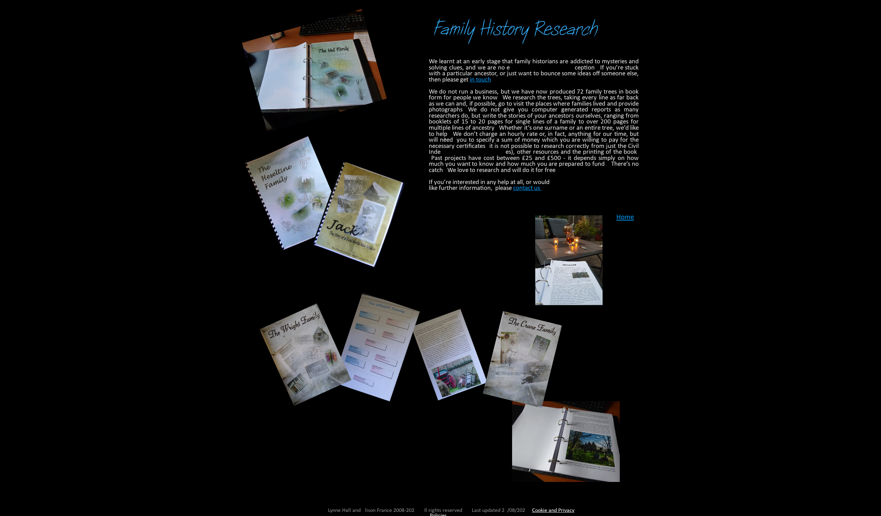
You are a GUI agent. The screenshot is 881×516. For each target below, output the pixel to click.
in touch (480, 80)
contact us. (527, 188)
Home (625, 217)
